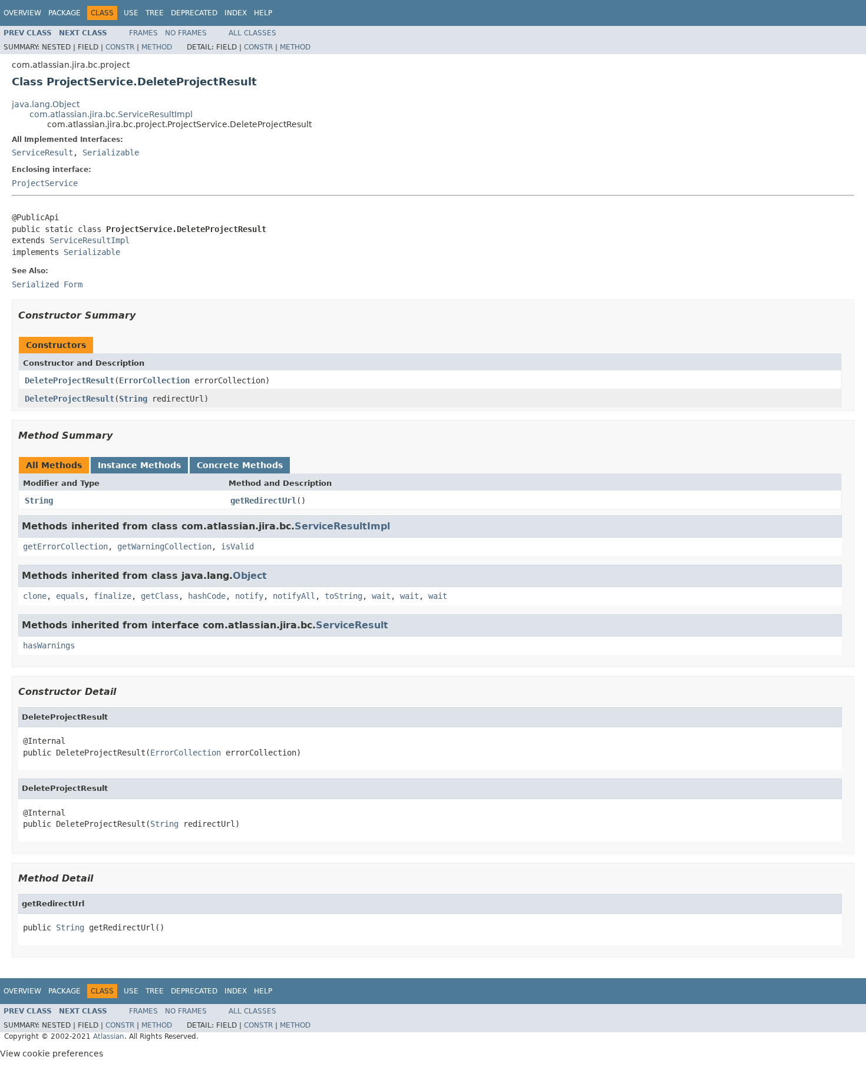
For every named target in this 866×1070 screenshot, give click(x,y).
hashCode (207, 596)
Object (250, 575)
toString (343, 596)
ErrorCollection (154, 380)
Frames (143, 33)
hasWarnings (49, 645)
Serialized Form (47, 284)
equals (70, 596)
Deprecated (194, 13)
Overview (22, 13)
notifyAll (294, 596)
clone (35, 596)
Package (64, 13)
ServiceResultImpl (89, 240)
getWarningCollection (164, 546)
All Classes (252, 33)
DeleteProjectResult (69, 380)
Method (156, 47)
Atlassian (108, 1036)
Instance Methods (139, 465)
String (133, 398)
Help (263, 13)
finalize (112, 596)
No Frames (186, 33)
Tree (155, 13)
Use (131, 13)
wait (381, 596)
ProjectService (45, 183)
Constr (119, 47)
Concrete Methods (240, 465)
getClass (160, 596)
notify (249, 596)
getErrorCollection (65, 546)
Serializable (110, 152)
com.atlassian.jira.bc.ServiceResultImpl (111, 114)
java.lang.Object (46, 104)
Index (235, 13)
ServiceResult (42, 152)
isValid (237, 546)
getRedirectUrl (263, 500)
